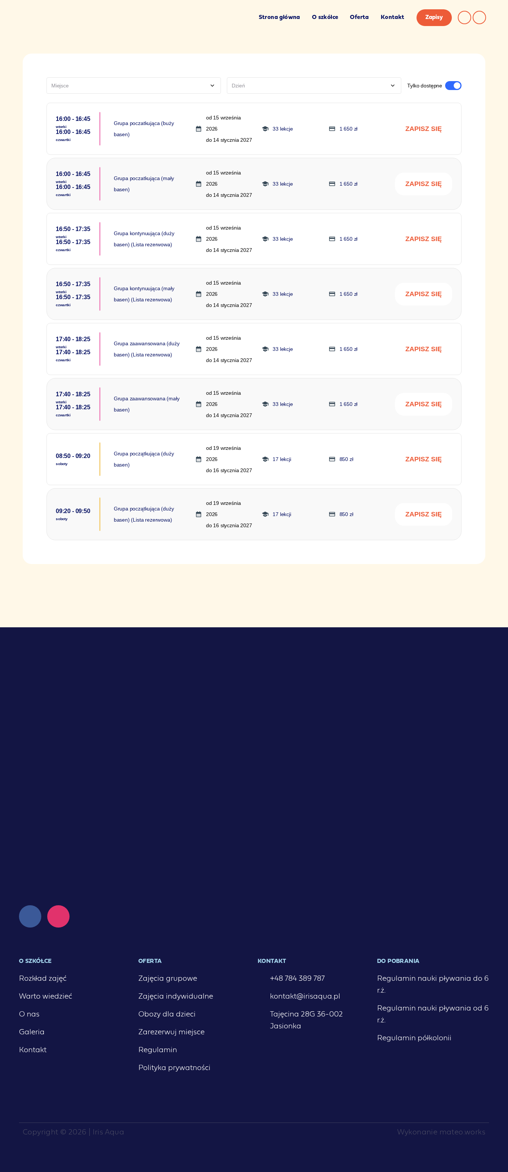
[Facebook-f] (479, 17)
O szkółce (325, 17)
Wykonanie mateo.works (441, 1132)
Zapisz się (423, 128)
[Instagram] (464, 17)
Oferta (359, 17)
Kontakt (393, 17)
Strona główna (279, 17)
